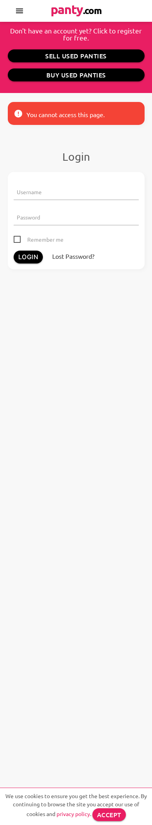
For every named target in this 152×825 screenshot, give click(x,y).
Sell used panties (76, 55)
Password (28, 217)
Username (29, 191)
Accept (109, 814)
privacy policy (73, 813)
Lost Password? (73, 256)
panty (76, 9)
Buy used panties (76, 74)
